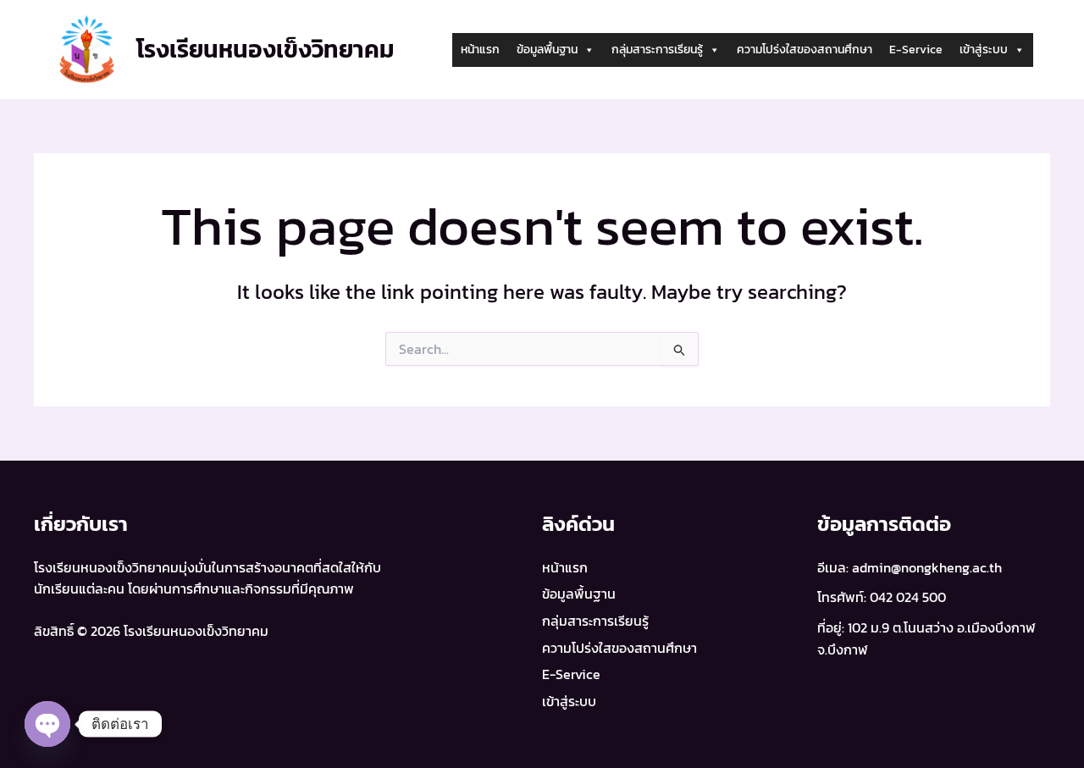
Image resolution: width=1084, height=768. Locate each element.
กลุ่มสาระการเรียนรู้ (657, 49)
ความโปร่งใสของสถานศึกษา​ (804, 49)
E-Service (916, 49)
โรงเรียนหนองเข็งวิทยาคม (265, 49)
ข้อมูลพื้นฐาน (547, 49)
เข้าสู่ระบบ (984, 49)
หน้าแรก (480, 49)
